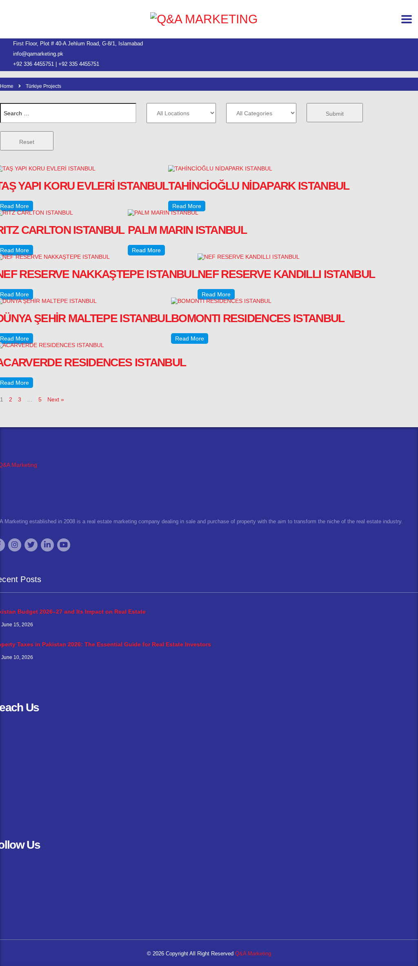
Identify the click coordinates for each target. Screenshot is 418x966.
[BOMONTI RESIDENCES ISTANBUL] (221, 301)
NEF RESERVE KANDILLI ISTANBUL (286, 274)
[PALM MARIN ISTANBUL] (163, 212)
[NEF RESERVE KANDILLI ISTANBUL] (249, 256)
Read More (186, 206)
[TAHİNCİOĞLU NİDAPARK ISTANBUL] (220, 168)
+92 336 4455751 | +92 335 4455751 (56, 64)
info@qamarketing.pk (38, 54)
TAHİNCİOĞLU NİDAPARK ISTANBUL (258, 185)
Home (6, 86)
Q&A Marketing (252, 953)
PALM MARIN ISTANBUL (187, 230)
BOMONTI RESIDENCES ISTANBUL (258, 318)
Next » (55, 399)
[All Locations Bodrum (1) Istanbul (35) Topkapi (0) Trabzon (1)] (181, 113)
